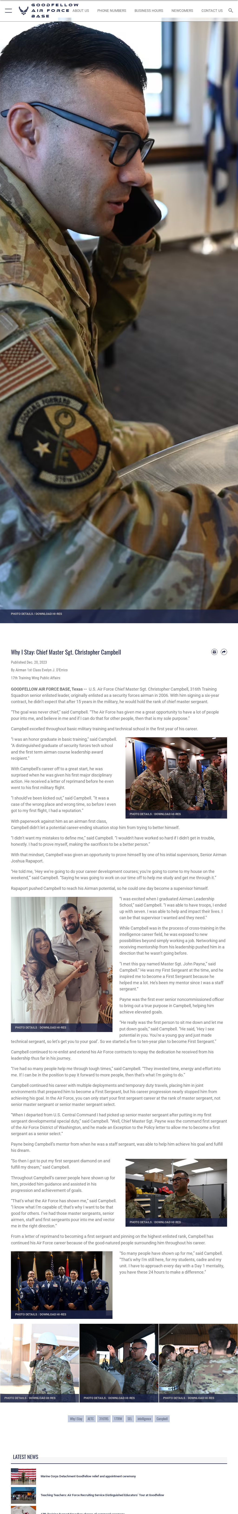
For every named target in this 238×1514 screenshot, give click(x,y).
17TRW (118, 1418)
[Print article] (214, 652)
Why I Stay (76, 1418)
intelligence (144, 1418)
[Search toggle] (232, 11)
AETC (91, 1418)
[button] (7, 10)
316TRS (104, 1418)
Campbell (162, 1418)
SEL (130, 1418)
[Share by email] (224, 652)
